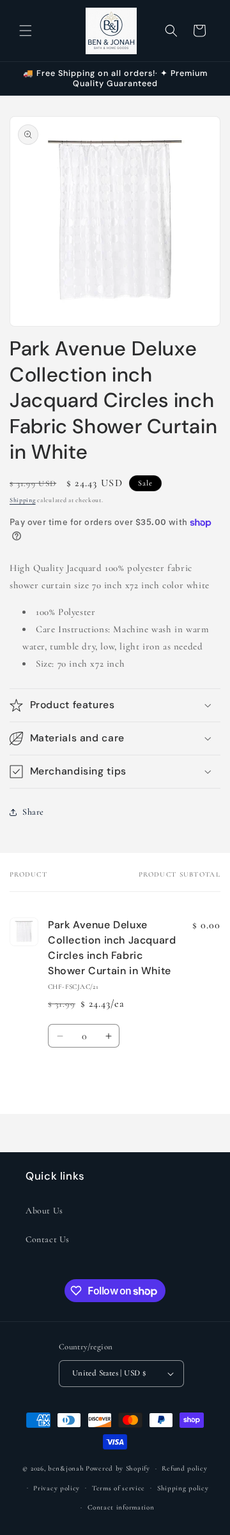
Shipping (23, 500)
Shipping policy (183, 1488)
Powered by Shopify (118, 1468)
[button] (26, 31)
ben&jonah (66, 1468)
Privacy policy (56, 1488)
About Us (44, 1210)
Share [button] (33, 811)
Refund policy (184, 1468)
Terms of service (118, 1488)
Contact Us (48, 1239)
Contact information (121, 1507)
